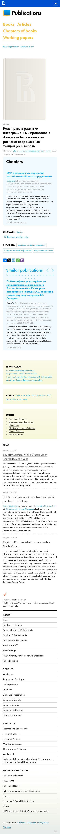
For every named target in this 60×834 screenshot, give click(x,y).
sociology (10, 379)
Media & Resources (15, 770)
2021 (49, 395)
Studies (8, 669)
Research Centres (11, 733)
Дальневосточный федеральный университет (32, 151)
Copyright (31, 822)
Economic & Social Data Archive (18, 801)
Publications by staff (13, 775)
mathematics (46, 376)
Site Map (7, 827)
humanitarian (31, 373)
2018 (19, 399)
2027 (17, 395)
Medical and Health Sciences (22, 428)
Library (6, 796)
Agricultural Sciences (18, 418)
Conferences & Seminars (15, 749)
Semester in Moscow (13, 710)
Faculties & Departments (15, 635)
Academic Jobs (10, 754)
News (6, 445)
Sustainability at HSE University (18, 630)
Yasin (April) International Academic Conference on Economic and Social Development (28, 760)
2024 (33, 395)
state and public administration (29, 379)
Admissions (8, 674)
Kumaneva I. (11, 181)
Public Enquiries (10, 660)
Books (8, 24)
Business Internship (12, 715)
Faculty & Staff (10, 645)
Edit (55, 831)
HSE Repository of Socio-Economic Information (26, 811)
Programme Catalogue (14, 679)
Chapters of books (20, 31)
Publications (26, 13)
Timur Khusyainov (10, 505)
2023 (38, 395)
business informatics (15, 370)
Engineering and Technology (21, 421)
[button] (6, 275)
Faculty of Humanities (45, 505)
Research (9, 723)
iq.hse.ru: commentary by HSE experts (21, 790)
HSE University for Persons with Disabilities (23, 655)
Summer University (12, 699)
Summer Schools (11, 704)
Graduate (7, 689)
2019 (14, 399)
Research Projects (11, 738)
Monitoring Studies (12, 743)
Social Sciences (16, 434)
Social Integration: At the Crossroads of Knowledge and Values (25, 456)
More (24, 399)
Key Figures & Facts (12, 625)
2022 (44, 395)
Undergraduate (10, 684)
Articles (24, 24)
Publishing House (11, 785)
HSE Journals (9, 780)
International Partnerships (15, 640)
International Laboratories (15, 728)
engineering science (15, 373)
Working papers (18, 37)
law (25, 376)
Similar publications (24, 270)
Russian (20, 232)
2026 (23, 395)
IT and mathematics (14, 376)
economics (29, 370)
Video (6, 806)
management (34, 376)
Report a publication (11, 46)
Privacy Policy (42, 822)
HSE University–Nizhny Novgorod (19, 508)
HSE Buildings (9, 650)
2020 (8, 399)
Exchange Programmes (14, 694)
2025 (28, 395)
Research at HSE (27, 46)
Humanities (14, 425)
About (7, 614)
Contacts (21, 822)
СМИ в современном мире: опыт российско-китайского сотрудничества (29, 174)
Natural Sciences (16, 431)
